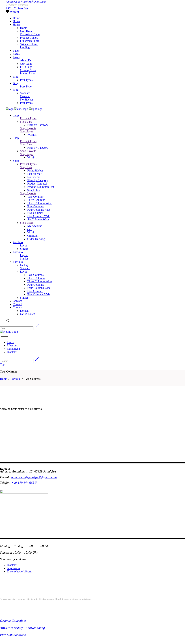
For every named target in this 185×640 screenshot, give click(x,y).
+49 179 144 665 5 (17, 8)
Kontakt (11, 564)
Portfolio (16, 378)
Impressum (13, 568)
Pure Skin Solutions (13, 635)
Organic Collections (13, 620)
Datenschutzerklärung (19, 571)
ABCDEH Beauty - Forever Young (22, 627)
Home (3, 378)
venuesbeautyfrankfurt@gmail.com (26, 1)
